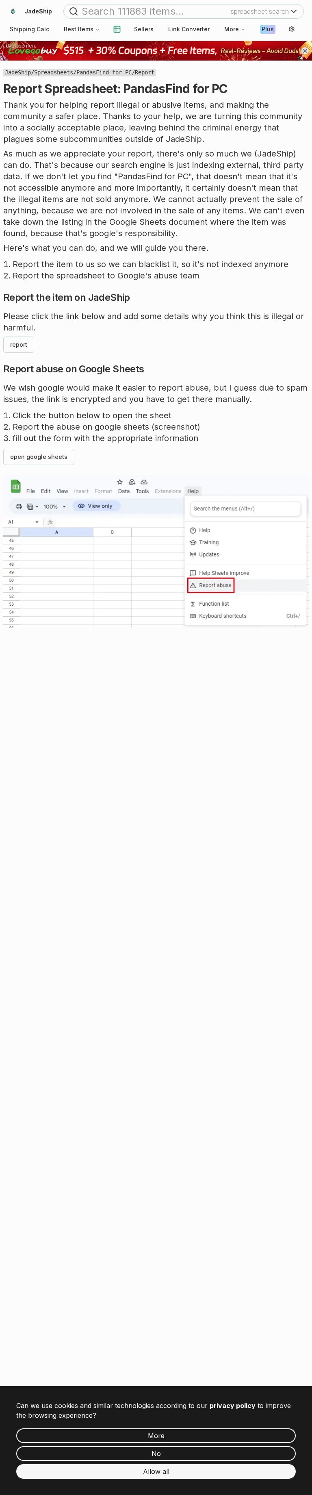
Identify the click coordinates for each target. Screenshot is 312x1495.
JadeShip (18, 72)
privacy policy (233, 1406)
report (18, 344)
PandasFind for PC (104, 72)
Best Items (78, 29)
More (231, 29)
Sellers (144, 29)
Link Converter (189, 29)
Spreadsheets (53, 72)
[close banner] (305, 50)
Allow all (156, 1471)
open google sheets (38, 456)
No (156, 1453)
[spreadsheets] (117, 29)
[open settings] (292, 29)
